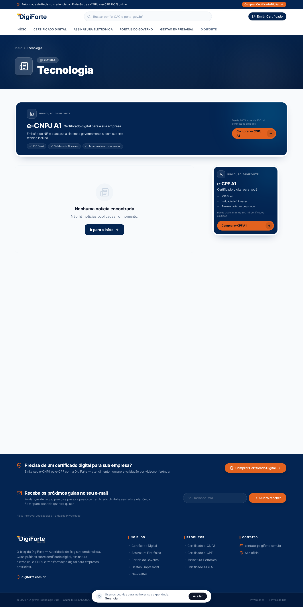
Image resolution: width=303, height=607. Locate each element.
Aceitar (198, 596)
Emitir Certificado (270, 16)
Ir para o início (102, 229)
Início (21, 29)
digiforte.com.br (34, 577)
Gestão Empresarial (177, 29)
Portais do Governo (136, 29)
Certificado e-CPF (200, 553)
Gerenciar (111, 598)
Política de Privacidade (67, 515)
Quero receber (270, 498)
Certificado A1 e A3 (201, 567)
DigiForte (209, 29)
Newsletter (139, 574)
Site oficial (252, 553)
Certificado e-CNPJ (201, 545)
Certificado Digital (50, 29)
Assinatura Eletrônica (93, 29)
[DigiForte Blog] (32, 16)
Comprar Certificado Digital (255, 468)
